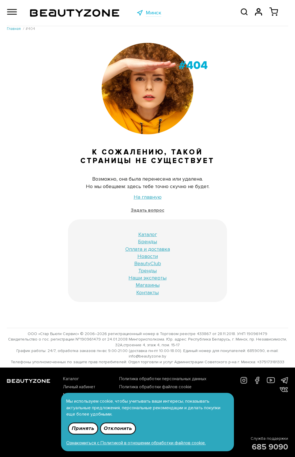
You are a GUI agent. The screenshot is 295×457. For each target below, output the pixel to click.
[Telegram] (284, 382)
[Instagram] (243, 382)
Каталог (147, 234)
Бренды (147, 241)
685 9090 (270, 447)
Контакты (147, 292)
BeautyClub (147, 263)
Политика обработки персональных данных (162, 378)
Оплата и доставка (147, 249)
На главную (148, 197)
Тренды (147, 270)
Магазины (148, 285)
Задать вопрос (147, 210)
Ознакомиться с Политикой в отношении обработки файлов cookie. (136, 443)
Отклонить (118, 428)
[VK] (283, 390)
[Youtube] (271, 383)
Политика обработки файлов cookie (155, 386)
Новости (147, 256)
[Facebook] (257, 382)
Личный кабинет (79, 386)
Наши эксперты (147, 278)
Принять (83, 428)
